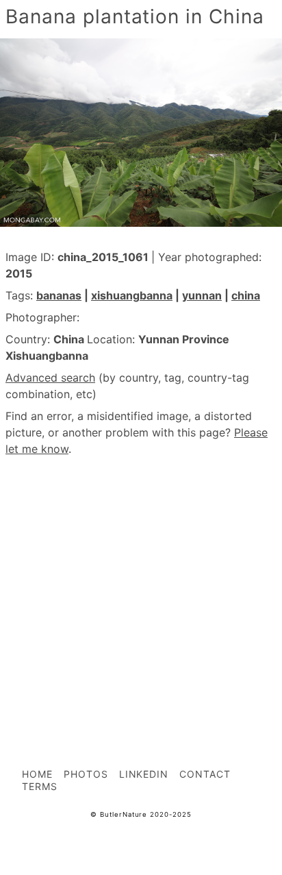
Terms (39, 786)
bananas (58, 295)
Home (37, 774)
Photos (86, 774)
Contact (205, 774)
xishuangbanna (131, 295)
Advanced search (50, 377)
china (245, 295)
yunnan (202, 295)
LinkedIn (144, 774)
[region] (141, 582)
